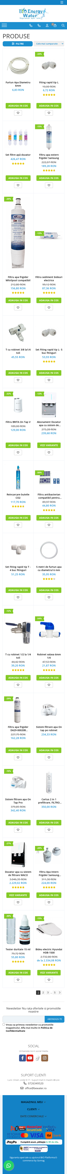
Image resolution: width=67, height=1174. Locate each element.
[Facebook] (22, 1058)
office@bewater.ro (35, 1088)
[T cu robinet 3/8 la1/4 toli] (18, 332)
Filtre (19, 43)
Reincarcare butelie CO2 (18, 496)
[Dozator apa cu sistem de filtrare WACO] (18, 854)
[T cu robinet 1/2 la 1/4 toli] (18, 630)
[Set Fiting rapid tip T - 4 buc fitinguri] (18, 550)
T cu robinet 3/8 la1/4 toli (18, 351)
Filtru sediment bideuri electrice (48, 278)
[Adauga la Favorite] (18, 113)
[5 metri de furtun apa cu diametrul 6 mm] (49, 550)
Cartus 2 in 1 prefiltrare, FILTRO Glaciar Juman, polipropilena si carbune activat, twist (49, 801)
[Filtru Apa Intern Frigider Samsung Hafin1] (49, 855)
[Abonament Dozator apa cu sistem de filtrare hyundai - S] (49, 405)
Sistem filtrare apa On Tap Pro (18, 801)
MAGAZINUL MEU (32, 1102)
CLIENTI (32, 1109)
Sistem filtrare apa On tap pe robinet (49, 728)
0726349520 (35, 1083)
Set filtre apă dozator (18, 154)
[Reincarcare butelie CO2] (18, 477)
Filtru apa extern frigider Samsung (49, 156)
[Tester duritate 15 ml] (18, 930)
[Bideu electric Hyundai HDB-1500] (49, 929)
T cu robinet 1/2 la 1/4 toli (18, 656)
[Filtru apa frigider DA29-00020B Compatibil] (18, 710)
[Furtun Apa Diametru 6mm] (18, 65)
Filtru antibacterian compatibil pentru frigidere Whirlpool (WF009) (49, 496)
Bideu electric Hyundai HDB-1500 (49, 951)
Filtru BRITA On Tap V (18, 422)
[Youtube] (29, 1058)
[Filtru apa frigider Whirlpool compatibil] (18, 235)
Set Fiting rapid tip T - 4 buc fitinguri (18, 568)
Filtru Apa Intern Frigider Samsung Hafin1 (49, 873)
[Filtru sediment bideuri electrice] (49, 235)
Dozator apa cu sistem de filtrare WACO (18, 873)
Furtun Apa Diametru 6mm (18, 84)
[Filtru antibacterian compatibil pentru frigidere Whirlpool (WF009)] (49, 477)
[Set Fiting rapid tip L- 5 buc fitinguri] (49, 332)
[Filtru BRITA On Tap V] (18, 405)
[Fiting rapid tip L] (49, 65)
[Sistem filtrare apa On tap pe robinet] (49, 710)
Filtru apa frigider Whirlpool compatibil (18, 278)
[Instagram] (44, 1058)
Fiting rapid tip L (49, 82)
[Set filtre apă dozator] (18, 138)
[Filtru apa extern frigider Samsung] (49, 138)
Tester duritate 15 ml (18, 949)
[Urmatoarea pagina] (59, 992)
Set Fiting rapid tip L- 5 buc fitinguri (49, 351)
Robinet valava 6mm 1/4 (49, 656)
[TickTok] (37, 1058)
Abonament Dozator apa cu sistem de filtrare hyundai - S (49, 423)
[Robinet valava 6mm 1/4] (49, 630)
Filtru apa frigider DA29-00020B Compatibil (18, 728)
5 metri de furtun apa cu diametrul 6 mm (49, 568)
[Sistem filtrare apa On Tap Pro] (18, 782)
